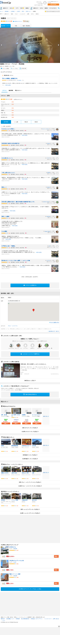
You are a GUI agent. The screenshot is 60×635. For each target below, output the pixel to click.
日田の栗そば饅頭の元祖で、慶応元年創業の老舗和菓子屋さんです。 (18, 201)
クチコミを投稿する (30, 285)
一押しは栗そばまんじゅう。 (9, 172)
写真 (16, 25)
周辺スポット (18, 90)
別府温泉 (15, 548)
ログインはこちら (38, 5)
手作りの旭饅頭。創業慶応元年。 (10, 78)
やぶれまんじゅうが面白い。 (9, 128)
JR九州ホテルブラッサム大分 (16, 560)
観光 (12, 13)
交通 (28, 13)
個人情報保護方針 (25, 618)
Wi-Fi (21, 8)
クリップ (15, 68)
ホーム (1, 11)
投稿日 (36, 122)
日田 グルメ (28, 11)
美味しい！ (4, 187)
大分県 (18, 11)
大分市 (14, 562)
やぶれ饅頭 (4, 231)
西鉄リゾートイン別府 (14, 574)
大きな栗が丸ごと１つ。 (8, 158)
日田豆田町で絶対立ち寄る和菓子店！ (11, 143)
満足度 (26, 122)
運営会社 (3, 618)
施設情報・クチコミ (5, 25)
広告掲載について (10, 618)
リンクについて (47, 618)
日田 (23, 11)
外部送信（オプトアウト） (37, 618)
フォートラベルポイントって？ (53, 11)
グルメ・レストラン (13, 325)
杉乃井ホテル (12, 547)
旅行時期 (6, 122)
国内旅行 (7, 11)
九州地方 (13, 11)
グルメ (16, 13)
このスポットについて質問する (30, 354)
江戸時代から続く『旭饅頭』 (9, 246)
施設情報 (11, 90)
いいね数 (16, 122)
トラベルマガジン (53, 8)
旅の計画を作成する (31, 394)
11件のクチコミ (18, 21)
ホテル (11, 8)
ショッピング (22, 13)
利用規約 (18, 618)
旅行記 (27, 8)
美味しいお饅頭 (5, 216)
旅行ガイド (5, 8)
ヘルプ (3, 620)
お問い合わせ (56, 618)
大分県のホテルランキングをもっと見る (30, 589)
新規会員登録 (53, 4)
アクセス (26, 21)
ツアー (17, 8)
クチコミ (5, 68)
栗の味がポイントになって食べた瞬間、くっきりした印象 (16, 260)
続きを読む (8, 85)
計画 (23, 68)
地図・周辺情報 (26, 25)
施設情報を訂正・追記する (54, 331)
